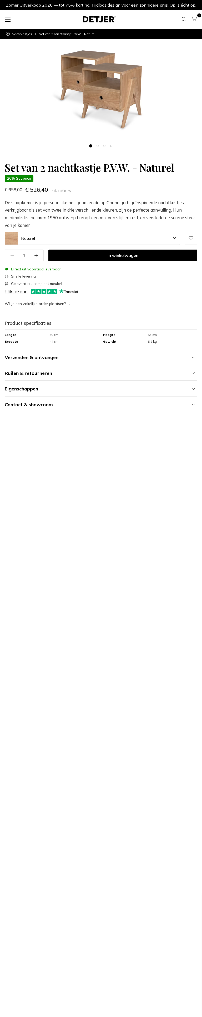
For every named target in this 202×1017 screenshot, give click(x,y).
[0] (194, 19)
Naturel (28, 238)
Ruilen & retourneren (28, 373)
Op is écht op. (183, 5)
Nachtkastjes (22, 34)
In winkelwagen (123, 255)
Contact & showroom (29, 405)
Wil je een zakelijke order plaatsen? (35, 304)
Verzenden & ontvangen (31, 357)
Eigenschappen (21, 389)
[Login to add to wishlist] (191, 238)
